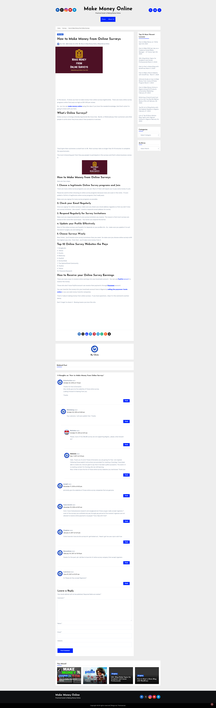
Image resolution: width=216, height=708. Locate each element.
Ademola (73, 454)
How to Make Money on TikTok (148, 42)
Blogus (113, 705)
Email (59, 632)
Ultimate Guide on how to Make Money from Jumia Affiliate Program (149, 81)
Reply (126, 400)
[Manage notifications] (212, 704)
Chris (64, 44)
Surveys (60, 34)
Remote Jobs (90, 672)
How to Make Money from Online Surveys (89, 39)
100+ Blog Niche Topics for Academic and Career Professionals (147, 60)
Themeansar (121, 705)
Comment (61, 598)
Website (59, 641)
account (123, 279)
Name (59, 623)
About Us (111, 19)
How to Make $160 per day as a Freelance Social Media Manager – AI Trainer (149, 50)
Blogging (114, 673)
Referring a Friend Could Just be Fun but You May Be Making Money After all (149, 99)
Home (104, 19)
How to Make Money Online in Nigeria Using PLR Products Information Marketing (148, 89)
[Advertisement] (94, 86)
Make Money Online (108, 8)
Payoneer (111, 285)
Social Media (64, 675)
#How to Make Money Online (88, 44)
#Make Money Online (103, 44)
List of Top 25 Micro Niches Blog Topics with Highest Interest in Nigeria (147, 117)
